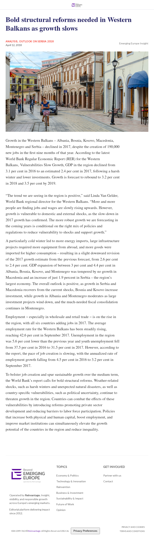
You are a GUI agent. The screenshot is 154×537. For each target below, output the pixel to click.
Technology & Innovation (71, 481)
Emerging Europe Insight (133, 43)
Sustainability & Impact (69, 498)
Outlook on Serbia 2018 (36, 41)
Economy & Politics (67, 475)
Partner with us (112, 475)
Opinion (61, 509)
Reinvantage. (32, 495)
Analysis (12, 41)
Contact (108, 481)
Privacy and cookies (133, 527)
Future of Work (65, 504)
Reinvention (63, 487)
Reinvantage (34, 531)
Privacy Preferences (85, 530)
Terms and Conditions (132, 531)
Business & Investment (69, 492)
